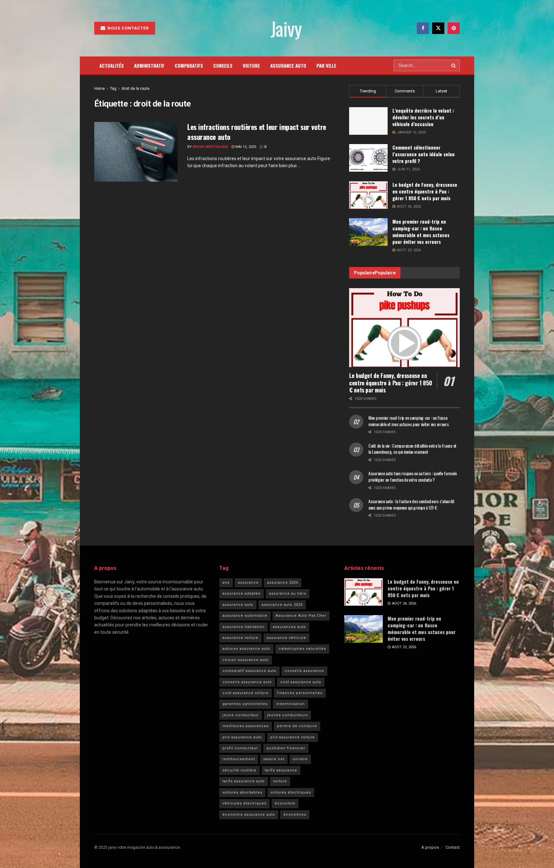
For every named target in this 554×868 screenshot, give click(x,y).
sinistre (300, 759)
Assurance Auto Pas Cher (301, 616)
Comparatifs (189, 65)
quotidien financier (285, 748)
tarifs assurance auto (243, 781)
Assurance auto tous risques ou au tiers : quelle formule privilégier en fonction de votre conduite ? (412, 476)
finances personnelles (300, 693)
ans (226, 582)
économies (294, 814)
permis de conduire (297, 726)
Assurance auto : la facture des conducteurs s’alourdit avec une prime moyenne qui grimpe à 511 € (411, 504)
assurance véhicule (286, 638)
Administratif (149, 65)
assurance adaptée (241, 593)
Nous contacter (127, 28)
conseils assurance (304, 671)
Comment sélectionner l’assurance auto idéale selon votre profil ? (423, 154)
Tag (113, 88)
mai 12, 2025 (245, 147)
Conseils (222, 65)
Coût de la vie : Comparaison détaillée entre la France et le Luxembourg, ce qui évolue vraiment (412, 448)
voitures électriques (291, 792)
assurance (248, 582)
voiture (280, 781)
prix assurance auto (242, 737)
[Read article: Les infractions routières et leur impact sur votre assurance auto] (136, 152)
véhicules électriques (244, 803)
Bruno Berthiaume (210, 147)
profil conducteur (240, 748)
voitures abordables (242, 792)
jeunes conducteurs (287, 715)
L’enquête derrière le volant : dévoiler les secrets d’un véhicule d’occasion (423, 117)
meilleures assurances (245, 726)
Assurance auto (288, 65)
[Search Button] (454, 65)
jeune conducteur (240, 715)
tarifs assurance (281, 770)
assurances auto (289, 627)
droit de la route (135, 88)
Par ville (326, 65)
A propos (430, 847)
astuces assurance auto (246, 649)
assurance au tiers (287, 593)
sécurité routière (239, 770)
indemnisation (290, 704)
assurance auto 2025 (282, 605)
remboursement (238, 759)
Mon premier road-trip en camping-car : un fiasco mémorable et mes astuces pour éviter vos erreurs (420, 231)
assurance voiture (240, 638)
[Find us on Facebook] (423, 28)
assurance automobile (244, 616)
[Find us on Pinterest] (454, 28)
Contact (452, 847)
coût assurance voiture (245, 693)
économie (285, 803)
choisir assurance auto (245, 660)
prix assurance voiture (292, 737)
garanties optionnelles (245, 704)
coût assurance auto (300, 682)
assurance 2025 (282, 582)
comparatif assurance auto (249, 671)
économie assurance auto (248, 814)
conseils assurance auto (247, 682)
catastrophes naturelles (302, 649)
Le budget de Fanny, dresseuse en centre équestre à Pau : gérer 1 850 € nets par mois (424, 191)
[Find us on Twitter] (438, 28)
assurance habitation (243, 627)
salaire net (273, 759)
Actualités (111, 65)
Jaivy (285, 28)
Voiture (251, 65)
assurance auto (237, 605)
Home (99, 88)
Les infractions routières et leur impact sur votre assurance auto (256, 132)
